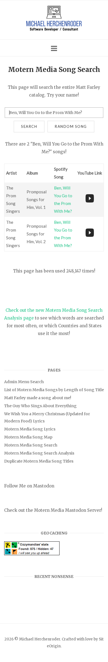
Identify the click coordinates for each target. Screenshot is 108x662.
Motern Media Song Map (28, 437)
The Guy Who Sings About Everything (40, 405)
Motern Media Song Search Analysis (39, 453)
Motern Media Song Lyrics (29, 429)
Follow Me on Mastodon (29, 486)
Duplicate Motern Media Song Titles (38, 461)
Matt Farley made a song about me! (37, 397)
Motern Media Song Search (30, 445)
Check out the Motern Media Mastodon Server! (53, 510)
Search (29, 126)
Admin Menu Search (24, 381)
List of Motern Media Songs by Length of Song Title (54, 389)
